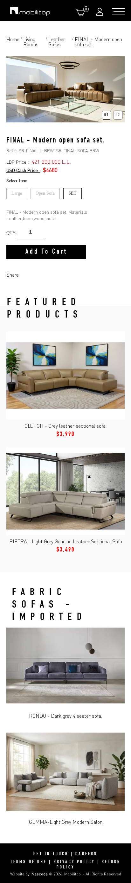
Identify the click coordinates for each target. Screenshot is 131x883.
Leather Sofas (56, 42)
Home (12, 39)
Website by (29, 873)
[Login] (100, 11)
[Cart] (81, 12)
